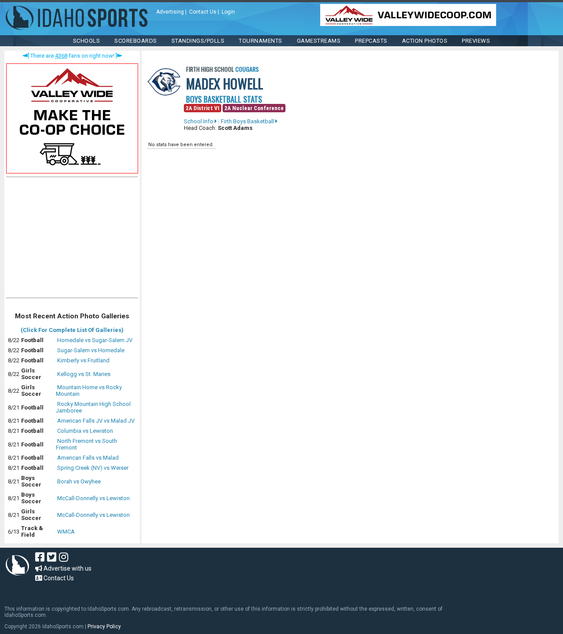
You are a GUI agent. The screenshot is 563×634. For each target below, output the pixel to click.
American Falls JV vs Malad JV (96, 420)
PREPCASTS (371, 40)
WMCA (66, 531)
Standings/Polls (198, 40)
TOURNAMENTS (260, 40)
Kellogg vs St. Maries (83, 374)
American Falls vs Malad (88, 457)
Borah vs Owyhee (79, 481)
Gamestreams (319, 40)
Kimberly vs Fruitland (83, 360)
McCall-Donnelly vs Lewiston (93, 498)
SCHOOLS (86, 40)
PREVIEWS (476, 40)
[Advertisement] (72, 239)
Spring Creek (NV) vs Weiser (92, 467)
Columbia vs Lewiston (85, 431)
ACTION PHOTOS (425, 40)
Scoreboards (135, 40)
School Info (199, 121)
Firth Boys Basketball (248, 121)
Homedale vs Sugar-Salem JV (94, 340)
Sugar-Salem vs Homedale (90, 350)
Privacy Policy (104, 626)
